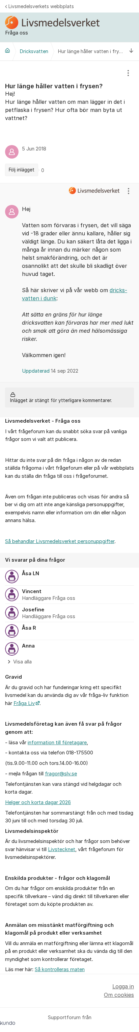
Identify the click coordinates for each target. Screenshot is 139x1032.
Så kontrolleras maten (60, 969)
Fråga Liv (24, 703)
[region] (69, 122)
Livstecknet (61, 849)
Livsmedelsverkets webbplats (41, 6)
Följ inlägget (21, 169)
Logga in (123, 986)
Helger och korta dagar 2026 (38, 802)
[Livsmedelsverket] (7, 50)
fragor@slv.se (61, 774)
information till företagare (57, 743)
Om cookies (119, 994)
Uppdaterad (50, 371)
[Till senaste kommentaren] (131, 51)
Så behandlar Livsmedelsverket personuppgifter (59, 541)
